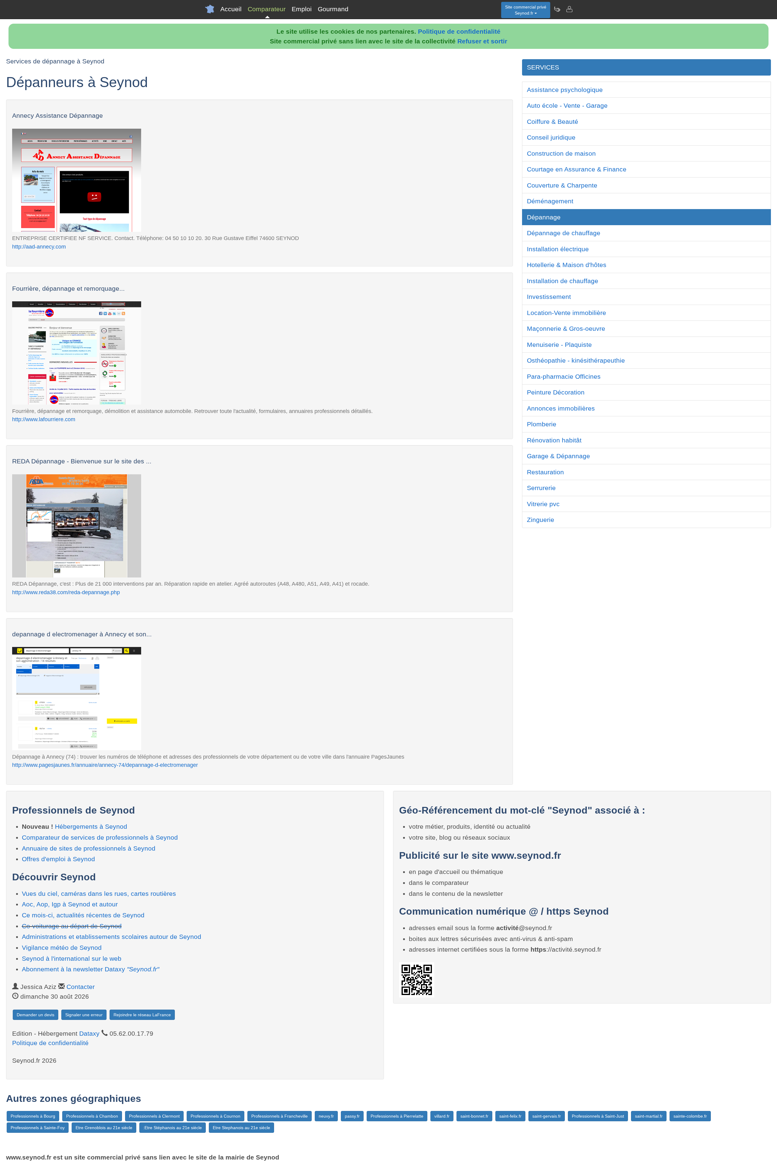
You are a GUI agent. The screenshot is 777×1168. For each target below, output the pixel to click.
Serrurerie (541, 487)
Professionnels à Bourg (33, 1116)
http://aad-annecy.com (39, 246)
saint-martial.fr (649, 1116)
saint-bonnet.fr (474, 1116)
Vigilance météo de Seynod (62, 947)
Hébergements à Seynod (91, 826)
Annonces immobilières (561, 408)
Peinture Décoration (556, 392)
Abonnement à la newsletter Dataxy (90, 969)
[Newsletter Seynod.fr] (557, 9)
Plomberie (541, 424)
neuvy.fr (326, 1116)
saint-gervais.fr (546, 1116)
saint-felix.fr (510, 1116)
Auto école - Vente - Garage (567, 105)
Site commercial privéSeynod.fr (525, 10)
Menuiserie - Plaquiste (559, 344)
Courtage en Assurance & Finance (576, 169)
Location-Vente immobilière (566, 312)
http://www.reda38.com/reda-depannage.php (66, 592)
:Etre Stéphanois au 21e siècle (172, 1127)
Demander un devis (35, 1014)
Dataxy (89, 1033)
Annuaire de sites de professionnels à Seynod (88, 848)
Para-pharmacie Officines (564, 376)
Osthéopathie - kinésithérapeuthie (576, 360)
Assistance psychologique (565, 89)
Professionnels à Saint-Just (598, 1116)
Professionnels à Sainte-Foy (38, 1127)
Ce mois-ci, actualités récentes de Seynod (83, 915)
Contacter (80, 986)
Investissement (549, 296)
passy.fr (352, 1116)
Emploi (302, 8)
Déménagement (550, 201)
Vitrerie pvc (543, 503)
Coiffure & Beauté (552, 121)
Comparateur (267, 8)
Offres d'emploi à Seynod (58, 858)
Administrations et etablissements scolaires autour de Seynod (111, 936)
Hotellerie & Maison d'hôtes (566, 264)
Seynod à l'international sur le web (71, 958)
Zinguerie (540, 519)
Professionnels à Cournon (215, 1116)
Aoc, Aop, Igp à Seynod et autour (70, 904)
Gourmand (333, 8)
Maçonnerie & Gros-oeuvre (566, 328)
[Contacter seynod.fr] (569, 9)
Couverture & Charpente (562, 185)
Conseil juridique (551, 137)
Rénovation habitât (554, 440)
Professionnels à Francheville (279, 1116)
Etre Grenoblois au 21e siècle (104, 1127)
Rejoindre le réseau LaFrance (142, 1014)
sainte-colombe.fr (690, 1116)
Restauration (545, 472)
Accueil (231, 8)
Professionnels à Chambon (92, 1116)
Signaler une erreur (84, 1014)
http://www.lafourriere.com (43, 419)
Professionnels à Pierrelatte (397, 1116)
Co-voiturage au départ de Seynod (72, 926)
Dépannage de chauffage (563, 232)
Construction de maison (561, 153)
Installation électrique (558, 248)
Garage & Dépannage (558, 455)
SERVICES (543, 67)
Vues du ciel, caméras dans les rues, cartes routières (99, 893)
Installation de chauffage (562, 280)
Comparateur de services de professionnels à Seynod (100, 837)
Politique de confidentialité (459, 31)
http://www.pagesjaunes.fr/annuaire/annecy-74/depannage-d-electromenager (105, 765)
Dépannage (544, 217)
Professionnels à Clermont (154, 1116)
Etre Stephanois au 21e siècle (241, 1127)
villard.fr (442, 1116)
